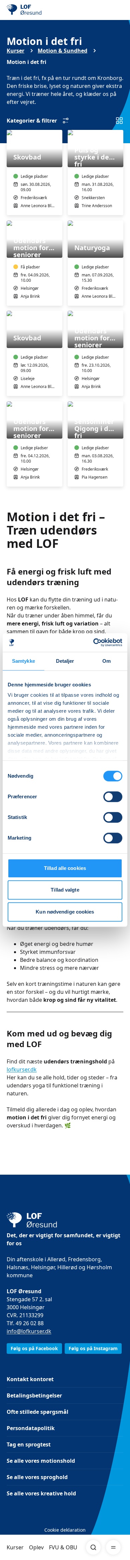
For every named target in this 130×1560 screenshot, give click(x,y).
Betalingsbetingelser (34, 1395)
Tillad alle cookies (65, 868)
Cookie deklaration (65, 1530)
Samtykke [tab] (23, 661)
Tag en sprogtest (29, 1444)
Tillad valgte (65, 890)
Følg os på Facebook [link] (34, 1348)
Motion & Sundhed (62, 50)
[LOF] (40, 10)
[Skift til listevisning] (119, 121)
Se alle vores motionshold (41, 1460)
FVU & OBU (63, 1547)
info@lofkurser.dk (29, 1331)
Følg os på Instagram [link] (93, 1348)
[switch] (112, 796)
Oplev (36, 1547)
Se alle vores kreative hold (41, 1493)
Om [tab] (106, 661)
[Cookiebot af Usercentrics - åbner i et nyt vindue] (93, 642)
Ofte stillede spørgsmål (37, 1411)
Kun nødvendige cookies (65, 912)
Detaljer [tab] (65, 661)
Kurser (15, 1547)
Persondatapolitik (31, 1428)
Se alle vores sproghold (37, 1477)
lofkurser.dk (22, 1069)
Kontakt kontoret (30, 1379)
